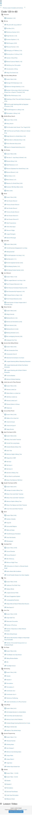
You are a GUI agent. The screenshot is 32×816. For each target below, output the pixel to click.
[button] (1, 1)
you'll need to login (22, 809)
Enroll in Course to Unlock (16, 811)
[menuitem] (1, 3)
